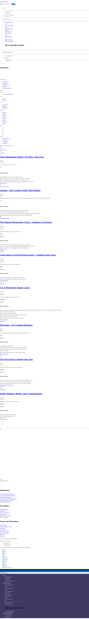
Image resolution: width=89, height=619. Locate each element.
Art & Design (5, 81)
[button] (47, 49)
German (4, 115)
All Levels (5, 104)
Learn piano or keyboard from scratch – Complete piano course (28, 255)
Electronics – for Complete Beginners (16, 325)
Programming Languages (4, 186)
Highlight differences (7, 545)
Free (3, 98)
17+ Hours (4, 143)
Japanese (4, 118)
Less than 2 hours (6, 138)
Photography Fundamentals (4, 218)
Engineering (2, 321)
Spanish (4, 123)
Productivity (2, 153)
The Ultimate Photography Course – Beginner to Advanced (26, 222)
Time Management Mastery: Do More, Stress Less (22, 157)
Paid (4, 100)
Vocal (1, 355)
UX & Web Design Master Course (15, 288)
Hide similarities (7, 543)
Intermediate (5, 107)
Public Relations (3, 389)
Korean (4, 120)
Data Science (5, 83)
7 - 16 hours (5, 141)
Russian (4, 121)
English (4, 112)
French (4, 113)
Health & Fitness (5, 84)
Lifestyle (4, 86)
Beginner (4, 106)
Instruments (2, 251)
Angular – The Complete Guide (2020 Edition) (20, 190)
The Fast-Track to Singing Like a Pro (16, 359)
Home (3, 63)
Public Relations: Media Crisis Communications (21, 394)
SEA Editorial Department (7, 94)
